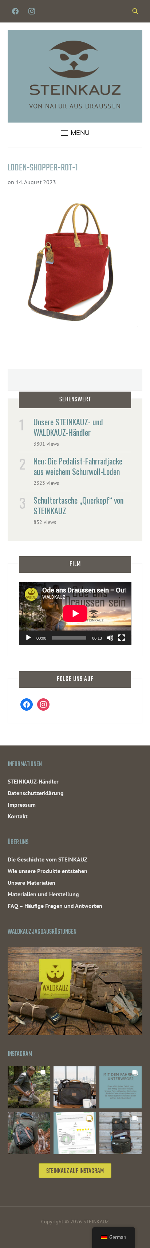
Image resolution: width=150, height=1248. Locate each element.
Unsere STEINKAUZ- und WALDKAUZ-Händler (68, 427)
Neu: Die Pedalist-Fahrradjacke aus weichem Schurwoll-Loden (77, 466)
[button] (75, 132)
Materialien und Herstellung (43, 894)
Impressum (22, 804)
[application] (75, 613)
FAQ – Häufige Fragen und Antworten (55, 905)
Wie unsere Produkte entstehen (47, 871)
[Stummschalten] (110, 637)
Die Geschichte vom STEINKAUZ (47, 859)
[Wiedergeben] (28, 637)
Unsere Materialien (31, 882)
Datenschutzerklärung (36, 793)
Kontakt (18, 816)
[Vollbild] (121, 637)
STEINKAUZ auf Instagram (75, 1171)
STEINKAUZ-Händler (33, 781)
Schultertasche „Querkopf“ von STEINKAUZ (78, 505)
